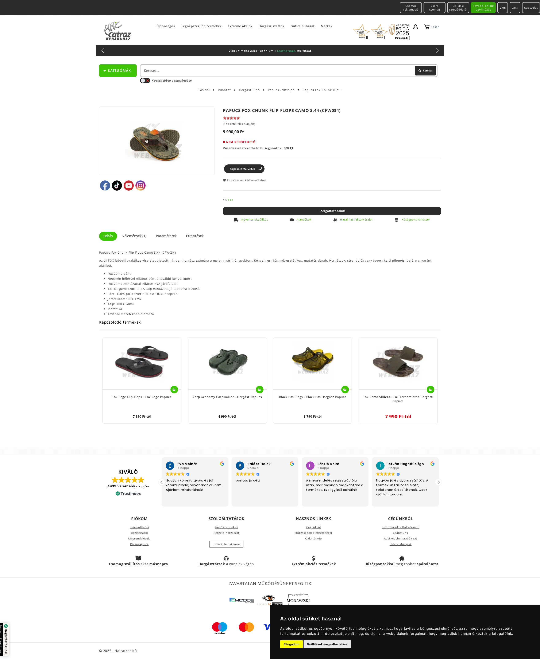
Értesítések (195, 236)
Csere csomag (434, 7)
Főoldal (204, 90)
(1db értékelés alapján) (239, 124)
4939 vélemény (121, 486)
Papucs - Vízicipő (281, 90)
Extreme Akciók (240, 26)
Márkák (327, 26)
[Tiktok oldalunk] (117, 185)
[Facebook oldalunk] (105, 185)
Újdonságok (166, 26)
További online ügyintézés (483, 7)
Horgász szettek (271, 26)
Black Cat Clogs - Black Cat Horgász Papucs (312, 397)
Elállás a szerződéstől (458, 7)
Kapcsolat (531, 7)
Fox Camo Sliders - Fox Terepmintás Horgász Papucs (398, 399)
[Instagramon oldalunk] (140, 185)
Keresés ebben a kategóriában (172, 80)
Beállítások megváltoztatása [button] (327, 644)
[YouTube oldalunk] (129, 185)
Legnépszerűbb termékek (201, 26)
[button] (438, 482)
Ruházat (225, 90)
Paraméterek (166, 236)
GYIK (515, 7)
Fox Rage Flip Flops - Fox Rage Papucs (141, 397)
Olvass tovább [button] (397, 500)
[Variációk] (174, 389)
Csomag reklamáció (411, 7)
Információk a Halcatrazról (400, 527)
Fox (230, 200)
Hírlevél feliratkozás (226, 544)
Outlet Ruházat (302, 26)
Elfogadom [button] (291, 644)
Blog (503, 7)
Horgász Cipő (250, 90)
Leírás (108, 236)
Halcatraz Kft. (125, 650)
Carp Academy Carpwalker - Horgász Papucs (227, 397)
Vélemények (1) (134, 236)
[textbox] (288, 71)
